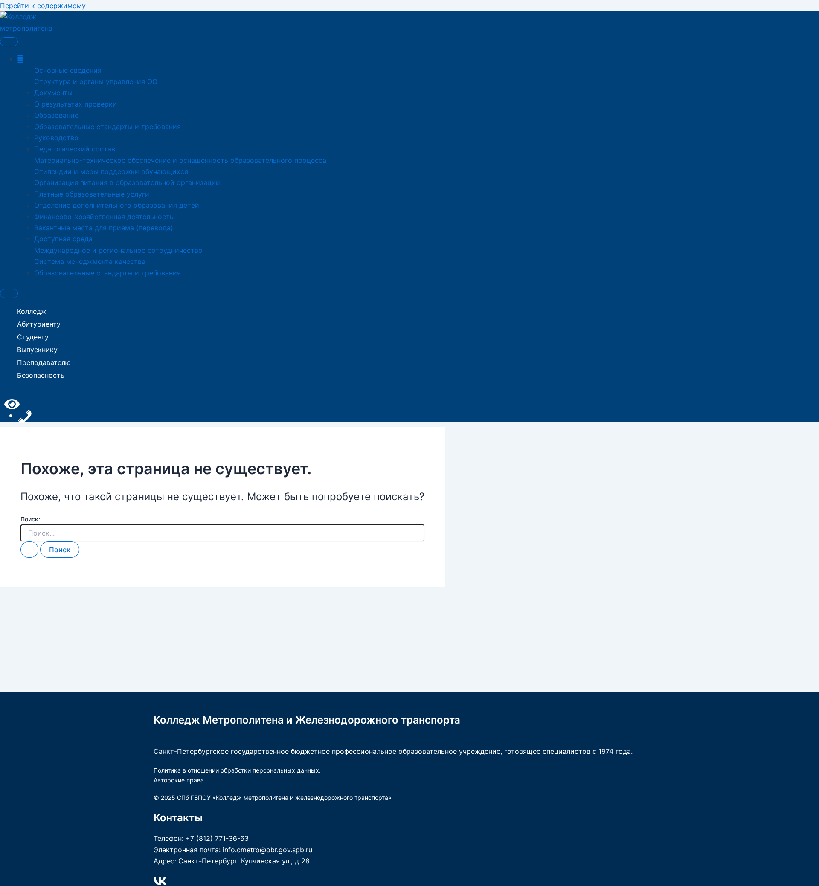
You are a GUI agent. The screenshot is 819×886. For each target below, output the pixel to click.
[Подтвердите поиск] (29, 549)
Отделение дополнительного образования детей (116, 205)
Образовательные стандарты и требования (107, 126)
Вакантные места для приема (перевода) (103, 227)
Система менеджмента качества (89, 261)
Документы (53, 92)
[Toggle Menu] (9, 41)
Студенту (33, 337)
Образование (56, 115)
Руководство (56, 137)
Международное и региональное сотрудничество (118, 250)
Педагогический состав (74, 149)
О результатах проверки (75, 104)
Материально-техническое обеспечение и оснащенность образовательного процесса (180, 160)
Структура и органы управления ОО (95, 81)
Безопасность (40, 375)
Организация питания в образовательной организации (127, 182)
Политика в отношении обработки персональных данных (236, 770)
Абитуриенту (39, 324)
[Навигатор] (20, 59)
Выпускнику (37, 349)
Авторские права (179, 780)
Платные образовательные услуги (91, 194)
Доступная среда (63, 239)
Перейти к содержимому (43, 5)
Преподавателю (44, 362)
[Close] (9, 293)
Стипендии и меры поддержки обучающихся (111, 171)
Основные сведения (68, 70)
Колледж (31, 311)
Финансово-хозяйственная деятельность (104, 216)
